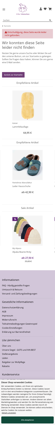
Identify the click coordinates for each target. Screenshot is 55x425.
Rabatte (6, 366)
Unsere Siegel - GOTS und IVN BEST (19, 350)
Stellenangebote (10, 354)
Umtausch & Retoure (12, 289)
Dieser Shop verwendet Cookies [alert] (16, 382)
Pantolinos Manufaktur (22, 182)
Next (49, 175)
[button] (41, 9)
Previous (6, 175)
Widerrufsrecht (9, 319)
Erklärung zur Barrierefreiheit (16, 332)
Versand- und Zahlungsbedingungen (19, 293)
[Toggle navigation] (4, 9)
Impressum (7, 315)
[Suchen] (50, 20)
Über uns (6, 345)
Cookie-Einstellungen (12, 327)
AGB (4, 311)
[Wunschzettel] (45, 9)
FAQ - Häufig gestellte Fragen (16, 285)
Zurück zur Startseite (13, 75)
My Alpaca (16, 248)
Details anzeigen (9, 413)
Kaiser (15, 123)
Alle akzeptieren (27, 420)
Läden (5, 358)
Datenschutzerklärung (13, 307)
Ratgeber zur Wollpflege (13, 362)
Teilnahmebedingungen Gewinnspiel (19, 323)
